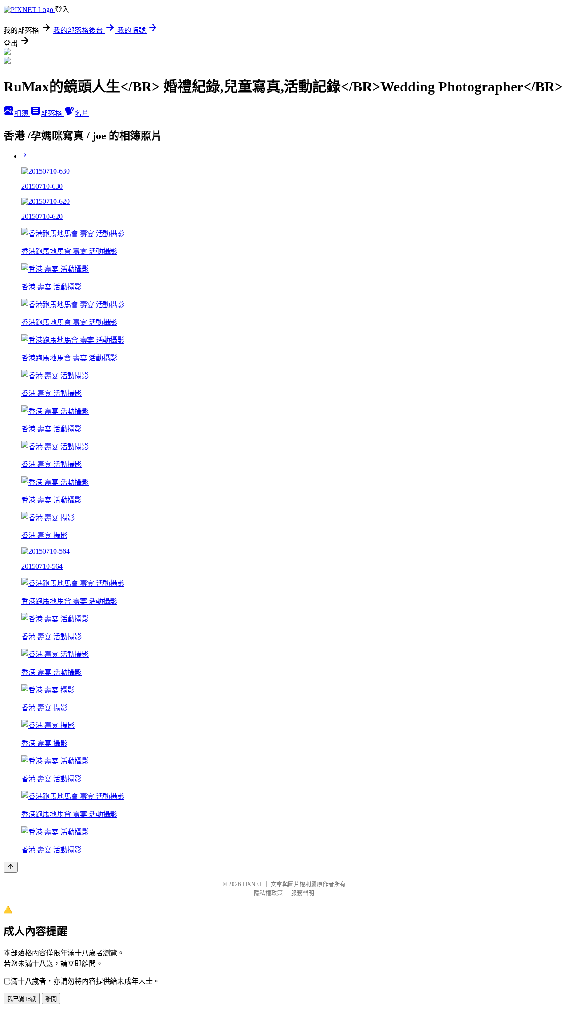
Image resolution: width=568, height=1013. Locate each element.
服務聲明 (302, 893)
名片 (82, 113)
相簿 (22, 113)
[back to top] (11, 867)
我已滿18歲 (21, 999)
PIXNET (252, 884)
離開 (51, 999)
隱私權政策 (268, 893)
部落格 (52, 113)
